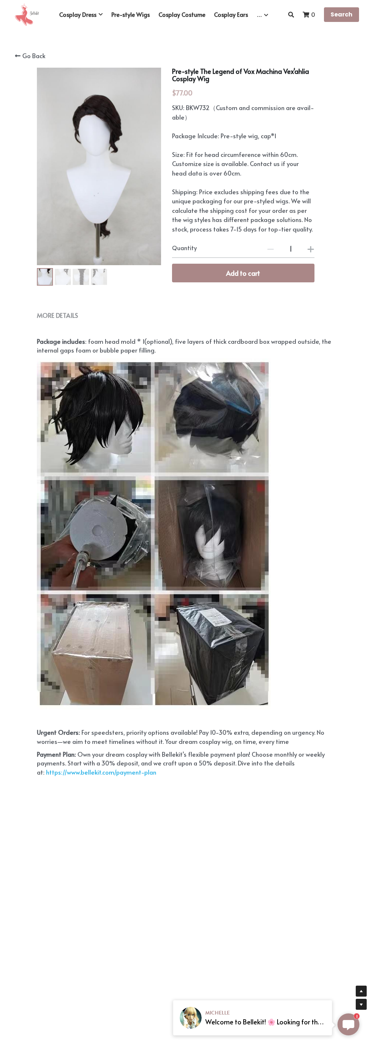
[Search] (291, 14)
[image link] (27, 14)
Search (341, 14)
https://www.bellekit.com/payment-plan (100, 772)
